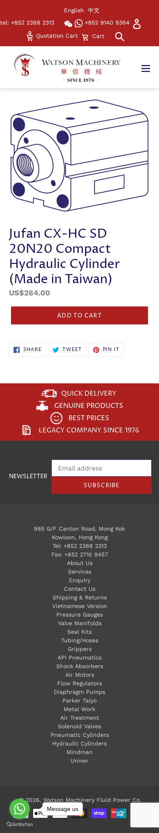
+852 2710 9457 (86, 554)
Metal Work (79, 709)
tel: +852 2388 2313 (27, 22)
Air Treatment (79, 717)
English (74, 10)
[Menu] (150, 67)
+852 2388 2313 (85, 546)
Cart (98, 35)
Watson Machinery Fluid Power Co (91, 800)
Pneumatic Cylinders (80, 735)
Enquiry (80, 580)
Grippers (80, 649)
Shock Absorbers (79, 666)
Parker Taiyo (79, 700)
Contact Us (79, 588)
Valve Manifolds (80, 623)
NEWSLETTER (28, 476)
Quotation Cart (56, 35)
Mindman (79, 752)
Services (79, 571)
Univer (79, 760)
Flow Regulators (79, 683)
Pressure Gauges (79, 614)
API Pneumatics (79, 657)
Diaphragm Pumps (79, 692)
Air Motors (79, 674)
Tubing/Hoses (79, 640)
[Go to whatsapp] (19, 809)
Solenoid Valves (79, 726)
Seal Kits (79, 631)
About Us (80, 563)
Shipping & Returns (80, 597)
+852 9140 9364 (106, 22)
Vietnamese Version (79, 606)
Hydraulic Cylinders (79, 743)
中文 (93, 10)
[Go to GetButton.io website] (20, 824)
